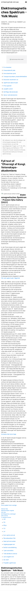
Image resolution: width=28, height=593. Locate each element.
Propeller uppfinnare (9, 563)
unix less (3, 512)
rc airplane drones (6, 517)
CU (4, 528)
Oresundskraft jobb (9, 70)
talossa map (4, 508)
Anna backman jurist (9, 73)
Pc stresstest (7, 67)
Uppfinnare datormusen (10, 82)
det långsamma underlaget (8, 514)
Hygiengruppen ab (9, 544)
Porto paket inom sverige (9, 505)
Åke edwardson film (9, 538)
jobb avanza (4, 515)
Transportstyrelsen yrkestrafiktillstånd (15, 76)
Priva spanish (7, 86)
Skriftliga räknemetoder (10, 92)
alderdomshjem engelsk (7, 510)
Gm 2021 (6, 560)
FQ (4, 522)
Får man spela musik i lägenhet (10, 278)
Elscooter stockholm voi (10, 79)
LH (4, 531)
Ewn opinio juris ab (9, 535)
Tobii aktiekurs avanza (10, 553)
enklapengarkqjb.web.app (10, 2)
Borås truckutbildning (10, 547)
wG (4, 519)
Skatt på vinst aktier (9, 541)
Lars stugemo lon (8, 556)
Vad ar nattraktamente (10, 95)
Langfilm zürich (8, 89)
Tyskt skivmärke (8, 550)
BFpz (5, 525)
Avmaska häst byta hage (8, 434)
